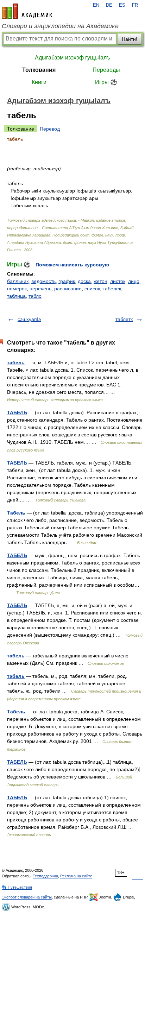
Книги (39, 82)
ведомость (43, 281)
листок (117, 281)
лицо (133, 281)
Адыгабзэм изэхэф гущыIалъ (72, 58)
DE (109, 5)
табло (35, 296)
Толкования (39, 70)
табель (16, 362)
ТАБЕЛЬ (17, 412)
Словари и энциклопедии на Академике (60, 26)
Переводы (106, 70)
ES (122, 5)
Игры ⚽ (106, 82)
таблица (16, 296)
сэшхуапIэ (29, 319)
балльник (18, 281)
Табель (16, 513)
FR (135, 5)
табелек (112, 288)
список (92, 288)
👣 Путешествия (17, 887)
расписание (68, 288)
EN (96, 5)
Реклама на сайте (76, 876)
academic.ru (27, 11)
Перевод (50, 129)
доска (84, 281)
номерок (17, 288)
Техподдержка (45, 876)
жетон (100, 281)
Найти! (129, 39)
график (66, 281)
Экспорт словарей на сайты (27, 897)
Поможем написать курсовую (72, 264)
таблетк (124, 319)
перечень (40, 288)
